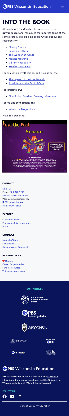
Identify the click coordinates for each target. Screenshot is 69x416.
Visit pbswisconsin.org (13, 271)
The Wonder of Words (21, 54)
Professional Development (16, 223)
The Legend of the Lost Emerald (27, 79)
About (5, 226)
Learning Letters (18, 51)
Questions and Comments (15, 247)
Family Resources (11, 267)
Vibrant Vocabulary (20, 62)
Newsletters (8, 243)
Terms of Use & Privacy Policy (34, 406)
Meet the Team (10, 240)
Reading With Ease (19, 66)
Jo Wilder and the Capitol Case (26, 83)
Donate (9, 261)
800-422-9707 (17, 192)
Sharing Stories (17, 47)
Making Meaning (18, 58)
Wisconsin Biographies (22, 109)
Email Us (6, 188)
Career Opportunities (13, 264)
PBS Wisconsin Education (15, 195)
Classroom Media (11, 219)
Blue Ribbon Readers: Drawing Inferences (32, 96)
